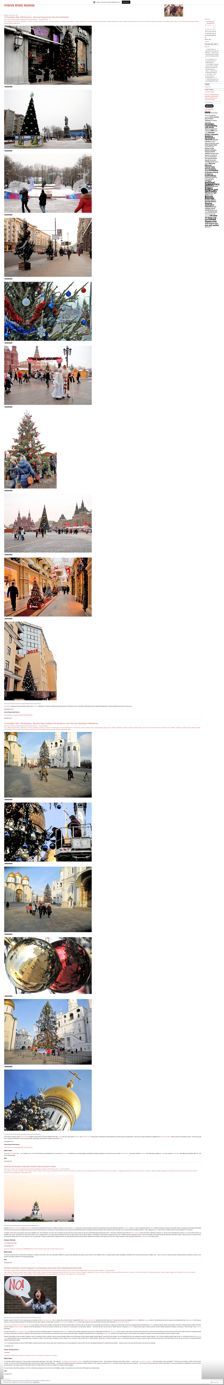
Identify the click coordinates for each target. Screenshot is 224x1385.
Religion (194, 727)
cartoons (208, 120)
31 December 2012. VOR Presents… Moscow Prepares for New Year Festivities (36, 17)
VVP (111, 1363)
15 (213, 31)
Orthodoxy (179, 727)
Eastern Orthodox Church (87, 727)
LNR (206, 158)
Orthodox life (38, 1169)
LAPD (108, 1170)
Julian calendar (135, 1232)
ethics (217, 143)
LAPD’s (152, 1228)
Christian (29, 727)
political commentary (155, 1272)
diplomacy (33, 1270)
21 (212, 33)
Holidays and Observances (130, 21)
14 (212, 31)
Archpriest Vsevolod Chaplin (20, 1272)
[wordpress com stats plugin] (207, 112)
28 (212, 35)
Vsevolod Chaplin (99, 1270)
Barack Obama (209, 118)
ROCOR (49, 1169)
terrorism (207, 215)
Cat (212, 120)
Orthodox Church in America (211, 173)
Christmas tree (65, 21)
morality (207, 161)
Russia (176, 21)
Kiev (211, 155)
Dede (77, 21)
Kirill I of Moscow (76, 1272)
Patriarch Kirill (114, 1331)
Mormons (80, 1361)
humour (207, 155)
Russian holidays (8, 23)
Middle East (213, 160)
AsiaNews (6, 1352)
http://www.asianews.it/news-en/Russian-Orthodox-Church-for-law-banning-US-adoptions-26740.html (30, 1355)
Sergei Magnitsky (28, 1274)
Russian (35, 19)
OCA (207, 170)
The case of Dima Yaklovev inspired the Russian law (17, 1324)
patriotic (211, 179)
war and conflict (212, 225)
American (146, 1320)
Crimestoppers (144, 1236)
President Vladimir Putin (89, 1320)
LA (186, 1232)
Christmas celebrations (55, 21)
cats (210, 122)
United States (24, 1172)
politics (85, 1270)
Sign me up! (209, 106)
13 (210, 31)
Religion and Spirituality (168, 1170)
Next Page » (7, 1379)
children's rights (36, 1272)
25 (207, 35)
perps (156, 1229)
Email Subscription (209, 91)
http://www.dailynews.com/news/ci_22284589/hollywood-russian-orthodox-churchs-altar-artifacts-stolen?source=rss (34, 1248)
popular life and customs (26, 19)
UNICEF (6, 1343)
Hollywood (79, 1170)
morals (212, 161)
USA (57, 1169)
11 (207, 31)
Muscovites (7, 706)
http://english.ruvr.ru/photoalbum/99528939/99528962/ (18, 715)
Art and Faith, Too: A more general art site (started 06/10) (211, 61)
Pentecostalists (73, 1361)
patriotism (208, 180)
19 (208, 33)
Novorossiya (210, 169)
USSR (206, 223)
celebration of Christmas (13, 21)
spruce (59, 1136)
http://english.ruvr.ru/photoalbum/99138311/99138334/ (18, 1147)
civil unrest (209, 127)
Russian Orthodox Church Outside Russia (210, 208)
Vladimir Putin (72, 1274)
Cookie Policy (36, 1382)
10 (205, 31)
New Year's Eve (160, 21)
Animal (211, 117)
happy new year (102, 21)
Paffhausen (208, 177)
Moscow (139, 21)
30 (215, 35)
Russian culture (187, 21)
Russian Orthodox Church (53, 729)
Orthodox (172, 727)
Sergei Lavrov (107, 1333)
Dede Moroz (82, 21)
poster (216, 186)
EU (205, 145)
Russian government (47, 1320)
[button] (48, 55)
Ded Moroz (72, 21)
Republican (209, 193)
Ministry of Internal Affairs (122, 1322)
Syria (206, 213)
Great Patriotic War (209, 146)
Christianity (35, 727)
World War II (208, 227)
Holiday (109, 21)
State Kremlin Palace (65, 729)
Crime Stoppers (28, 1170)
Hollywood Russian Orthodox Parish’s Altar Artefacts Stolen (30, 1166)
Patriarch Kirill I (145, 1272)
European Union (212, 145)
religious (45, 1169)
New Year (154, 21)
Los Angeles (114, 1170)
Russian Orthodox (16, 1228)
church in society (19, 1169)
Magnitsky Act (91, 1272)
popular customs (169, 21)
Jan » (210, 39)
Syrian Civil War (211, 213)
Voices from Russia (19, 5)
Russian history (195, 21)
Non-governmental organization (120, 1272)
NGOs (151, 1324)
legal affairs (213, 156)
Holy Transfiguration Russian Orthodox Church (94, 1170)
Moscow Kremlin (146, 21)
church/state (27, 1270)
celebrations (23, 21)
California (9, 1170)
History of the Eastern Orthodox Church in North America (61, 1170)
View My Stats (213, 112)
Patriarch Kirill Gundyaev (77, 1270)
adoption (9, 1272)
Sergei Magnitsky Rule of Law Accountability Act (45, 1274)
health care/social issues (43, 1270)
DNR (212, 130)
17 (205, 33)
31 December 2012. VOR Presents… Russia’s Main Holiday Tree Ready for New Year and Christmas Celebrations (51, 723)
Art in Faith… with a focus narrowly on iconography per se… (210, 76)
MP (55, 1320)
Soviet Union (212, 212)
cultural (18, 19)
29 (213, 35)
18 (207, 33)
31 (205, 37)
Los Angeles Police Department (125, 1170)
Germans (143, 1153)
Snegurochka (16, 23)
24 (205, 35)
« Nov (206, 39)
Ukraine (213, 215)
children (30, 1272)
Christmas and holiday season (40, 21)
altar (73, 1228)
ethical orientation (210, 143)
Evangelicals (65, 1361)
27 (210, 35)
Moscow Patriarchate (29, 1169)
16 (215, 31)
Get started (126, 2)
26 (208, 35)
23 (215, 33)
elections (213, 141)
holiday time (115, 21)
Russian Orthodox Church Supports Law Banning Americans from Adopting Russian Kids (42, 1268)
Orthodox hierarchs (66, 1270)
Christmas (12, 19)
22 (213, 33)
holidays (120, 21)
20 (210, 33)
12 (208, 31)
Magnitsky (84, 1272)
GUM (87, 21)
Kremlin (65, 1331)
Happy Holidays (94, 21)
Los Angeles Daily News (10, 1243)
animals (216, 117)
